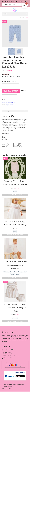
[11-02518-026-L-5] (19, 51)
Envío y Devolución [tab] (21, 111)
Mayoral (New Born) (9, 81)
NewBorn (11, 104)
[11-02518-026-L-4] (15, 33)
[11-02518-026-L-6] (11, 51)
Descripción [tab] (8, 111)
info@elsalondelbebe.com (10, 358)
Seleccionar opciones (15, 194)
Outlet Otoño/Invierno (9, 102)
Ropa (15, 102)
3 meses (14, 100)
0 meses (26, 17)
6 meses (18, 100)
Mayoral (7, 104)
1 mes (11, 100)
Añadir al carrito (11, 91)
